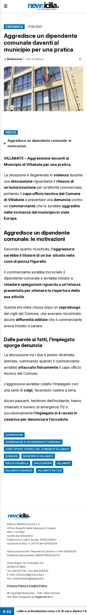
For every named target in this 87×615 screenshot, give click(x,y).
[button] (43, 89)
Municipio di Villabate (38, 456)
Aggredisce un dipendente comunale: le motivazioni (39, 143)
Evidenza (11, 456)
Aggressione (14, 434)
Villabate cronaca (18, 470)
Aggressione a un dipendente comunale (33, 442)
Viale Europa (43, 463)
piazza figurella (17, 463)
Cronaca (14, 27)
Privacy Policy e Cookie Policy (27, 585)
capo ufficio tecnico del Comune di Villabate (37, 449)
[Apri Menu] (5, 6)
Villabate (63, 463)
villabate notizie (50, 470)
